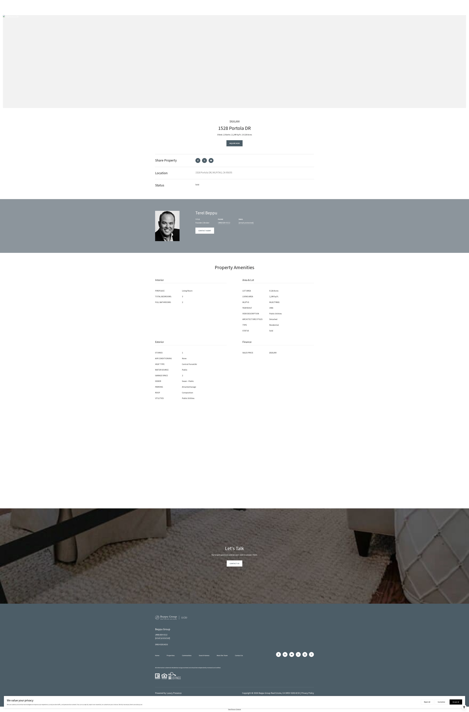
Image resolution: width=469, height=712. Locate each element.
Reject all (427, 702)
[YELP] (311, 654)
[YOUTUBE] (291, 654)
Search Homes (204, 655)
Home (157, 655)
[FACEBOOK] (278, 654)
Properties (171, 655)
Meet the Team (222, 655)
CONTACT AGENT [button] (204, 231)
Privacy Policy (307, 693)
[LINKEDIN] (285, 654)
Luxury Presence (174, 693)
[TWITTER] (298, 654)
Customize (441, 702)
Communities (187, 655)
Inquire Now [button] (234, 143)
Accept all (456, 702)
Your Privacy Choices (234, 709)
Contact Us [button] (234, 563)
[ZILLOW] (304, 654)
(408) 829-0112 (224, 222)
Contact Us (239, 655)
